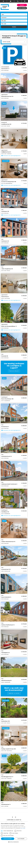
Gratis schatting (22, 8)
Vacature (22, 5)
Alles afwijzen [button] (21, 838)
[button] (14, 842)
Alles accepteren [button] (8, 838)
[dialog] (14, 833)
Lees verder (23, 828)
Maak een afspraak (14, 371)
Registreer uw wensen (14, 693)
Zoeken (14, 26)
